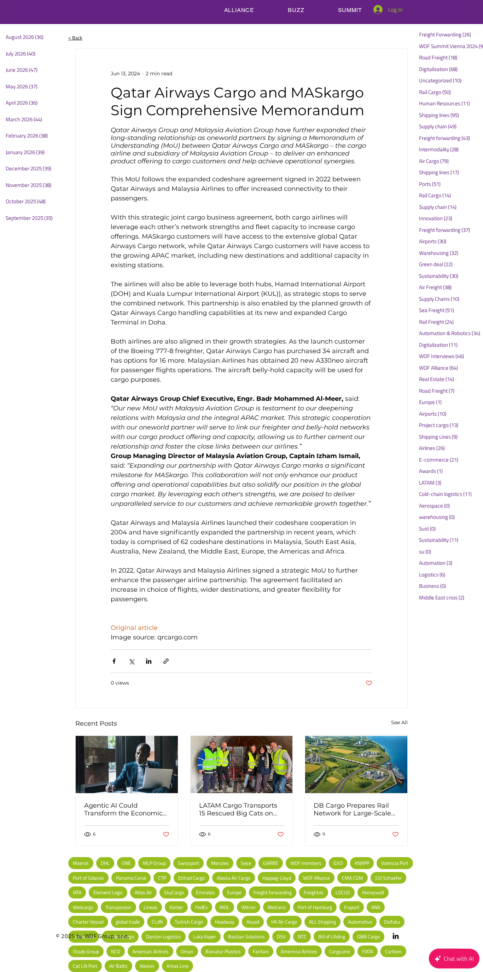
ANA (375, 907)
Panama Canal (131, 878)
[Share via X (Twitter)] (131, 661)
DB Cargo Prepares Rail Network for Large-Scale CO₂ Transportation (352, 809)
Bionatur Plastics (223, 951)
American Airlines (150, 951)
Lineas (150, 907)
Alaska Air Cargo (233, 878)
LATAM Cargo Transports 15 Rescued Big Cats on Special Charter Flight (238, 809)
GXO (338, 863)
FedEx (201, 907)
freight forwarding (273, 892)
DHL (105, 863)
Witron (249, 907)
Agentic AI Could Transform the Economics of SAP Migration (125, 809)
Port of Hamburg (315, 907)
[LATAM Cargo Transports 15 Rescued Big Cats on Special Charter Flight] (242, 764)
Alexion (147, 966)
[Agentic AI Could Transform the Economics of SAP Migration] (127, 764)
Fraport (351, 907)
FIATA (367, 951)
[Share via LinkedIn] (148, 661)
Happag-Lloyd (276, 878)
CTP (162, 878)
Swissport (188, 863)
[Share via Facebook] (114, 661)
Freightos (314, 892)
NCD (115, 951)
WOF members (305, 863)
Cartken (393, 951)
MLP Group (154, 863)
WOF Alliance (316, 878)
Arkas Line (177, 966)
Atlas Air (143, 892)
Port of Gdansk (88, 878)
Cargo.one (339, 951)
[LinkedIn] (395, 936)
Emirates (205, 892)
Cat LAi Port (85, 966)
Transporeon (118, 907)
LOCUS (343, 892)
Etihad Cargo (191, 878)
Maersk (81, 863)
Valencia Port (394, 863)
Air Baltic (118, 966)
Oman (187, 951)
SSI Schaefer (388, 878)
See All (399, 722)
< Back (75, 37)
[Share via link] (166, 661)
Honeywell (373, 892)
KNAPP (362, 863)
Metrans (277, 907)
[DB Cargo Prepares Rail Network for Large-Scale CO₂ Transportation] (356, 764)
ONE (126, 863)
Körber (176, 907)
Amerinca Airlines (299, 951)
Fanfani (261, 951)
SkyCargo (174, 892)
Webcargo (83, 907)
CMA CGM (352, 878)
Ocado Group (86, 951)
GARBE (270, 863)
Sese (246, 863)
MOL (224, 907)
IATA (77, 892)
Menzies (220, 863)
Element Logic (108, 892)
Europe (234, 892)
